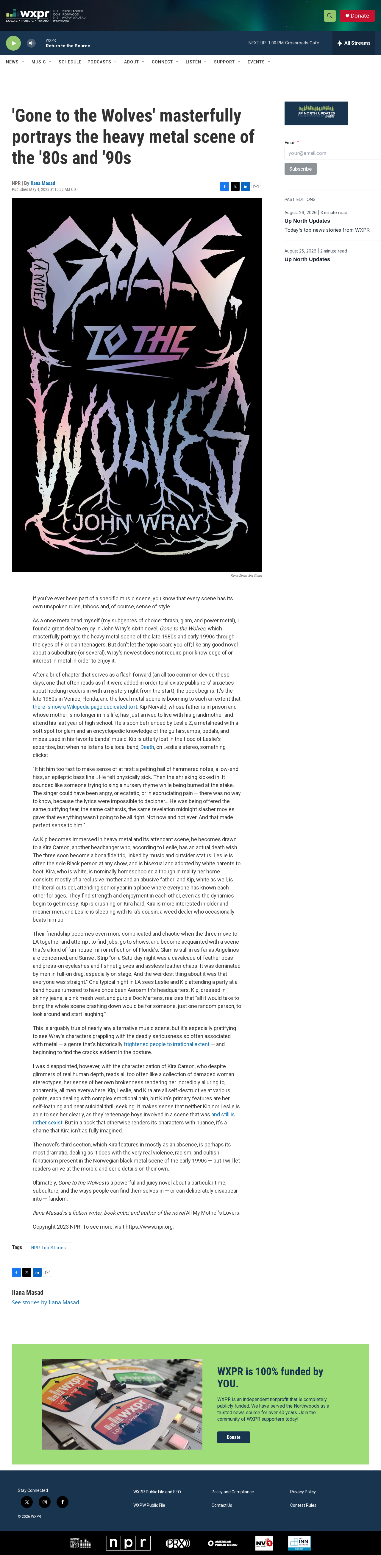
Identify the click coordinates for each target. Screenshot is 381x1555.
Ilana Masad (43, 183)
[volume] (31, 43)
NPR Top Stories (48, 1247)
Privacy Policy (303, 1492)
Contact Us (222, 1505)
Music (39, 62)
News (12, 62)
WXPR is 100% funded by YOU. (270, 1377)
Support (224, 62)
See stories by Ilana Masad (45, 1302)
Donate (360, 16)
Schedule (70, 62)
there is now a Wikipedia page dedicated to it (85, 707)
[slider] (41, 43)
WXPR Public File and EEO (157, 1492)
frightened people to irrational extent (167, 1044)
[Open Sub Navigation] (23, 62)
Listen (193, 62)
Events (256, 62)
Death (147, 747)
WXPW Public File (149, 1505)
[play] (13, 43)
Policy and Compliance (233, 1492)
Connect (162, 62)
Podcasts (99, 62)
